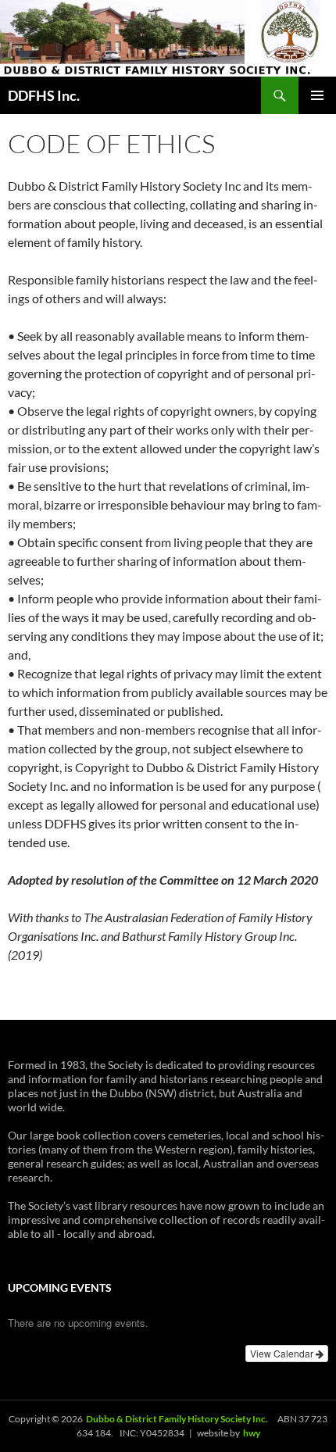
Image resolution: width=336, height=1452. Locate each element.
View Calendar (283, 1353)
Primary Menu (317, 95)
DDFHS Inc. (44, 95)
